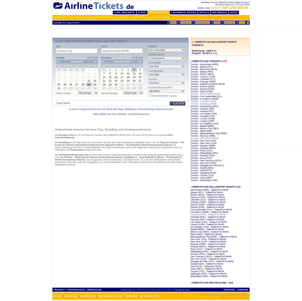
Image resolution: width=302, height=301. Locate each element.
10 (122, 73)
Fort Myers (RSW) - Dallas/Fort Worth (209, 212)
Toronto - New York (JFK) (203, 141)
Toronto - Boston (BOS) (202, 74)
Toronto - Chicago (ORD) (203, 81)
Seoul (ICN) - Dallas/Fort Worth (206, 266)
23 (94, 81)
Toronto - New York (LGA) (203, 143)
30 (94, 84)
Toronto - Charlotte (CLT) (203, 79)
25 (64, 84)
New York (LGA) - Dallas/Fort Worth (208, 241)
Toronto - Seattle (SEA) (201, 168)
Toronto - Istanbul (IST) (202, 111)
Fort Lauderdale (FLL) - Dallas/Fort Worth (211, 209)
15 (110, 77)
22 (89, 81)
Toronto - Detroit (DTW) (202, 89)
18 (128, 77)
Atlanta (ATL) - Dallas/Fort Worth (206, 192)
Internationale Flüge (181, 290)
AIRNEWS (242, 290)
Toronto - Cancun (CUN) (202, 76)
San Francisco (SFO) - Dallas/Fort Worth (211, 256)
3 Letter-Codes (126, 290)
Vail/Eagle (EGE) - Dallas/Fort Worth (208, 273)
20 (140, 77)
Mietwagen (219, 12)
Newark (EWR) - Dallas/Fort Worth (207, 244)
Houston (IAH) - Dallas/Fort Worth (207, 219)
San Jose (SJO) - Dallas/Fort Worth (208, 259)
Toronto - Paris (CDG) (201, 150)
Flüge (142, 12)
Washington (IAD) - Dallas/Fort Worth (209, 276)
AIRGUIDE (229, 290)
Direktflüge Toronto (206, 61)
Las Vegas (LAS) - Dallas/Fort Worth (208, 222)
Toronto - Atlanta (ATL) (201, 67)
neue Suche (64, 102)
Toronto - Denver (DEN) (202, 86)
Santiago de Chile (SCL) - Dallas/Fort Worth (212, 261)
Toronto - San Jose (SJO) (203, 163)
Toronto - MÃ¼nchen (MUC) (204, 138)
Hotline (229, 8)
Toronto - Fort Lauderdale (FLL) (206, 96)
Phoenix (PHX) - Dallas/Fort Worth (207, 254)
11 (128, 73)
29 (89, 84)
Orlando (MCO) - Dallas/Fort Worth (208, 246)
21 (104, 81)
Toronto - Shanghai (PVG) (203, 173)
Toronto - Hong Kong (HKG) (204, 106)
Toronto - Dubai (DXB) (201, 91)
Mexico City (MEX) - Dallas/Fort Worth (209, 232)
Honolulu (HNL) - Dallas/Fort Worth (207, 217)
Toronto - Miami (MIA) (201, 131)
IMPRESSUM (94, 290)
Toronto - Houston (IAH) (202, 108)
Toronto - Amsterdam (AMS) (204, 64)
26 (70, 84)
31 (59, 88)
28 (83, 84)
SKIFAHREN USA (149, 296)
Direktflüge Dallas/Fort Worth (213, 187)
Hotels (204, 12)
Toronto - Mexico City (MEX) (204, 128)
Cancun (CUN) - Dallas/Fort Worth (207, 197)
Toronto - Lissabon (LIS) (202, 116)
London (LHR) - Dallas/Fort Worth (207, 224)
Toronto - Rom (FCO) (201, 158)
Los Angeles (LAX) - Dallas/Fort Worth (209, 227)
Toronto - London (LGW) (202, 118)
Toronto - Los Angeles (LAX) (204, 123)
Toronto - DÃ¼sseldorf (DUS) (205, 94)
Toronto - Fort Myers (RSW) (204, 99)
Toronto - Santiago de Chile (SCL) (207, 165)
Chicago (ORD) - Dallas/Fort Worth (208, 202)
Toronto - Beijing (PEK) (201, 71)
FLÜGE (58, 296)
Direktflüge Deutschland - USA (212, 282)
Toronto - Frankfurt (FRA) (203, 101)
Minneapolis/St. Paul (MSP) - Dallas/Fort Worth (213, 236)
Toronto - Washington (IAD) (204, 180)
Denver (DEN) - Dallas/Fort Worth (207, 204)
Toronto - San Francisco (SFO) (206, 160)
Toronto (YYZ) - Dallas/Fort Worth (207, 271)
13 (140, 73)
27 (76, 84)
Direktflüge (158, 12)
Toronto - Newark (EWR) (202, 145)
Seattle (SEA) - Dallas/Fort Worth (206, 264)
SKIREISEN (131, 296)
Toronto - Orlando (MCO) (203, 148)
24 (59, 84)
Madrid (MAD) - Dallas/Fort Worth (207, 229)
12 (134, 73)
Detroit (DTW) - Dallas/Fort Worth (207, 207)
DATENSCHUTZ (76, 290)
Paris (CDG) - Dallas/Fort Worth (206, 249)
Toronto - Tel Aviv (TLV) (202, 175)
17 (122, 77)
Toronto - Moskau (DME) (202, 136)
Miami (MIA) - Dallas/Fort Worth (206, 234)
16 (116, 77)
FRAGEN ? (60, 290)
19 (134, 77)
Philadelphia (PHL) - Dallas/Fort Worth (209, 251)
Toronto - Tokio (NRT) (201, 177)
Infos (233, 12)
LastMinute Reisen (183, 12)
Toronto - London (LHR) (202, 121)
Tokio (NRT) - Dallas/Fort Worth (206, 269)
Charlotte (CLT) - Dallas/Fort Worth (207, 199)
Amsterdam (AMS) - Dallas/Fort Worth (209, 190)
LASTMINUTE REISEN (109, 296)
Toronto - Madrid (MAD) (202, 126)
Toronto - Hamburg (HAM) (203, 104)
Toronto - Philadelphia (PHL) (204, 153)
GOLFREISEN (87, 296)
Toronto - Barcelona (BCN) (203, 69)
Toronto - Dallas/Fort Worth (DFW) (207, 84)
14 (104, 77)
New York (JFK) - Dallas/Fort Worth (208, 239)
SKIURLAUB (71, 296)
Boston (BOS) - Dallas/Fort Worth (207, 195)
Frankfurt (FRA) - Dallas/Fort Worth (208, 214)
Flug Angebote (124, 12)
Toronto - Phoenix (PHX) (202, 155)
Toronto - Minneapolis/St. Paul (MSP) (208, 133)
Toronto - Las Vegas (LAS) (203, 113)
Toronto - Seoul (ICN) (201, 170)
